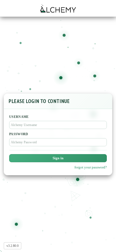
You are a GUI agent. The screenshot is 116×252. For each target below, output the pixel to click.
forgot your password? (90, 167)
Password (18, 134)
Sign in (58, 158)
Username (19, 117)
